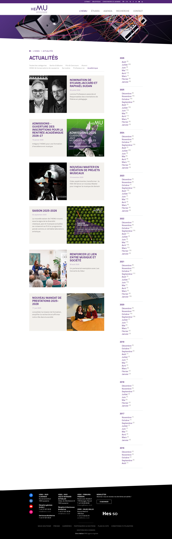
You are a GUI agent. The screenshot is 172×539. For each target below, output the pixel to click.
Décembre (126, 93)
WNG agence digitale (91, 533)
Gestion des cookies (86, 530)
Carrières (67, 526)
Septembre (127, 102)
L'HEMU (83, 11)
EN (127, 1)
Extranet (87, 1)
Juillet (125, 64)
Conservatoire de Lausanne (112, 1)
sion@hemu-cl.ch (83, 518)
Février (125, 79)
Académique (92, 68)
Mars (124, 76)
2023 (122, 175)
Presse (56, 526)
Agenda (108, 11)
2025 (122, 89)
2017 (122, 413)
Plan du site (103, 526)
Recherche (122, 11)
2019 (122, 342)
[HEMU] (40, 9)
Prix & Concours (72, 65)
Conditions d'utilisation (122, 526)
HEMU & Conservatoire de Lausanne (44, 68)
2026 (122, 58)
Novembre (126, 96)
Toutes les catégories (38, 65)
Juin (124, 67)
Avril (124, 73)
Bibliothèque (96, 1)
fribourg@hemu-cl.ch (84, 505)
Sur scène (66, 68)
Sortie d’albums (56, 65)
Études (95, 11)
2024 (122, 132)
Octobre (125, 99)
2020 (122, 304)
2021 (122, 261)
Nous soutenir (44, 526)
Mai (123, 70)
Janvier (125, 82)
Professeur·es (79, 68)
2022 (122, 218)
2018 (122, 382)
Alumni (84, 65)
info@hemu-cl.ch (45, 511)
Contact (138, 11)
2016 (122, 448)
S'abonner (104, 502)
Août (124, 62)
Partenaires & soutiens (84, 526)
